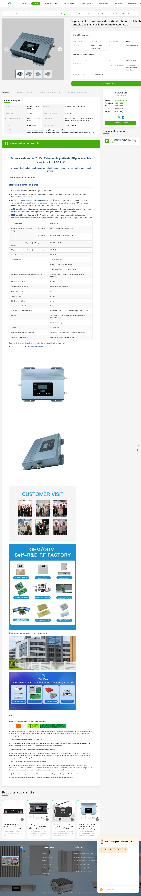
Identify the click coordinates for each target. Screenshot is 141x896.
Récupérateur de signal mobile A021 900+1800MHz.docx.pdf (30, 347)
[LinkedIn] (138, 450)
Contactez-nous (103, 4)
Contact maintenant (13, 835)
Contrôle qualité (86, 4)
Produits (36, 4)
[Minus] (135, 841)
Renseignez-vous (121, 123)
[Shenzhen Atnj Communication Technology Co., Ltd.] (10, 4)
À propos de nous (51, 4)
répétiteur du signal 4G (81, 864)
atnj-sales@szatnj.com (121, 100)
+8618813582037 (119, 103)
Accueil (23, 4)
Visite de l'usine (69, 4)
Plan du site (46, 873)
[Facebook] (138, 445)
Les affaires (132, 4)
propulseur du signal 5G (81, 868)
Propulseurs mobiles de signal (83, 853)
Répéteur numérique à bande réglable (86, 860)
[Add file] (101, 889)
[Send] (133, 889)
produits (44, 860)
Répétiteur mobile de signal (83, 871)
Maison (44, 853)
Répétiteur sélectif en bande (83, 857)
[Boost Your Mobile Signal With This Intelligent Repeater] (33, 49)
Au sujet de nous (47, 857)
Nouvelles (118, 4)
